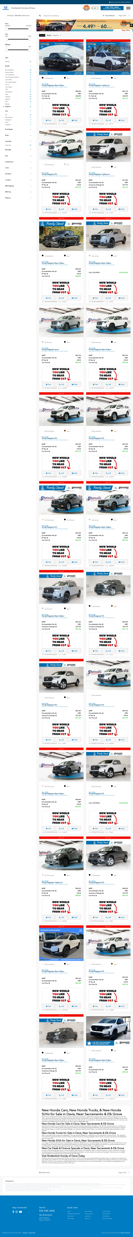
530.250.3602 (112, 7)
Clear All (42, 35)
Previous (38, 25)
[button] (82, 58)
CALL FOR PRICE (94, 272)
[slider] (6, 28)
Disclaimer (126, 23)
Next (131, 25)
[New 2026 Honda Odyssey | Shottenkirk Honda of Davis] (84, 25)
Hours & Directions (112, 9)
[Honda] (6, 8)
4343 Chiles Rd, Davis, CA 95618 (120, 2)
